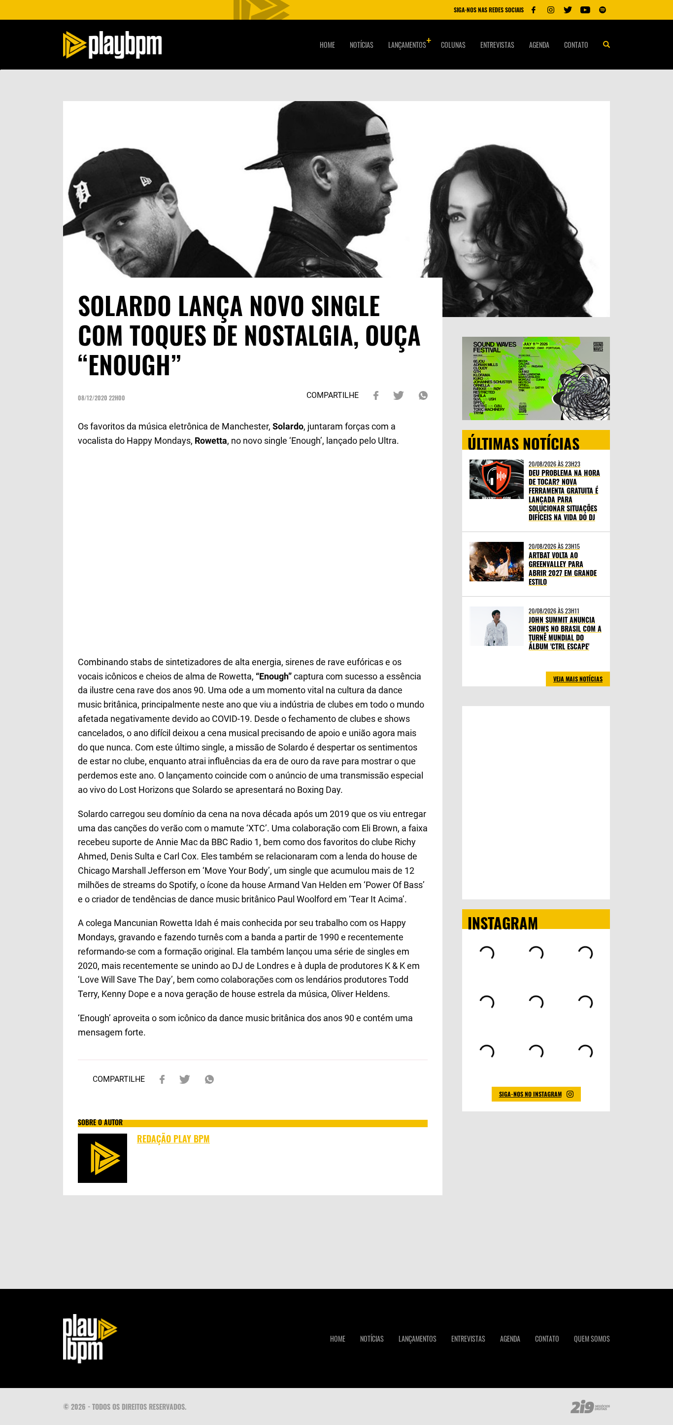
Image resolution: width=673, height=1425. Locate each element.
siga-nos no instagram (530, 1094)
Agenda (539, 44)
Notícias (361, 44)
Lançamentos (407, 44)
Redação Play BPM (173, 1138)
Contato (576, 44)
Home (327, 44)
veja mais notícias (578, 679)
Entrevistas (497, 44)
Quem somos (592, 1338)
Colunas (453, 44)
